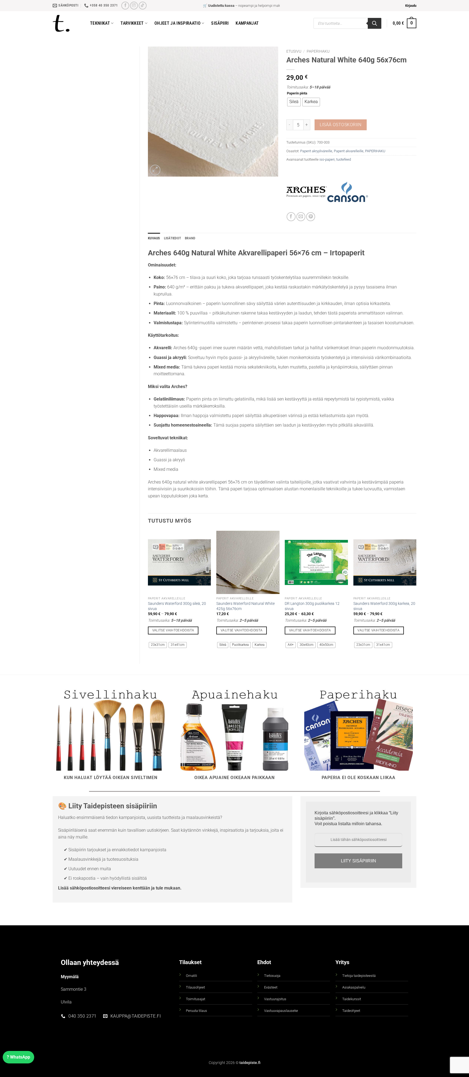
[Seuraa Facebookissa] (125, 5)
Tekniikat (100, 23)
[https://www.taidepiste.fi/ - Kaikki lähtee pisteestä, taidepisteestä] (67, 23)
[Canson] (347, 191)
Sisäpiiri (220, 23)
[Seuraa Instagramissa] (134, 5)
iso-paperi (327, 159)
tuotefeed (343, 159)
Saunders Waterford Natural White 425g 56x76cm (245, 606)
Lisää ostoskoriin (340, 124)
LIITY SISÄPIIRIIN (358, 861)
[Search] (374, 23)
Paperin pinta (297, 93)
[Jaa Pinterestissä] (310, 216)
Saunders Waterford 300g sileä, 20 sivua (177, 606)
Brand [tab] (190, 238)
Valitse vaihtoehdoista (173, 630)
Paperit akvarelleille (348, 151)
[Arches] (306, 191)
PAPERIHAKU (318, 51)
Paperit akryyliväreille (316, 151)
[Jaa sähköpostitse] (300, 216)
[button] (410, 5)
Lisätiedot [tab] (172, 238)
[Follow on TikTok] (143, 5)
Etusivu (293, 51)
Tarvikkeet (132, 23)
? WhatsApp (18, 1057)
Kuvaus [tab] (154, 238)
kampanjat (247, 23)
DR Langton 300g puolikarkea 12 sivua (312, 606)
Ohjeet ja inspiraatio (177, 23)
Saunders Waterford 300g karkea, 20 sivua (384, 606)
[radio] (293, 102)
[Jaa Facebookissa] (291, 216)
